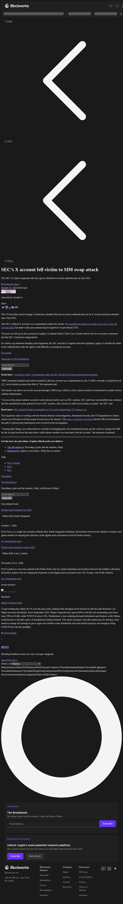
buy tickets (6, 541)
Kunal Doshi (10, 633)
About (65, 872)
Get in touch (35, 856)
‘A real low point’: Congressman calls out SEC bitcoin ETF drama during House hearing (56, 374)
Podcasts (44, 875)
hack (9, 466)
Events (43, 885)
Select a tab (6, 663)
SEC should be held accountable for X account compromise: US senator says (50, 409)
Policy (10, 261)
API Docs (83, 872)
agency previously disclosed (80, 419)
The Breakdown (9, 482)
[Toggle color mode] (117, 5)
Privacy (82, 882)
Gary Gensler (13, 463)
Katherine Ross (11, 284)
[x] (115, 869)
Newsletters (45, 880)
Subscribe (107, 823)
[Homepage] (17, 6)
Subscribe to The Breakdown (15, 359)
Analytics (44, 895)
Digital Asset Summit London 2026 (18, 547)
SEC (3, 384)
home (9, 21)
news (9, 141)
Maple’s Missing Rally (11, 603)
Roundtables (46, 890)
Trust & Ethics (85, 877)
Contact (66, 882)
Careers (66, 877)
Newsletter (6, 353)
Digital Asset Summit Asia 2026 (16, 510)
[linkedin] (109, 869)
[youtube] (103, 869)
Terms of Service (83, 888)
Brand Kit (67, 887)
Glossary (83, 895)
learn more (16, 541)
